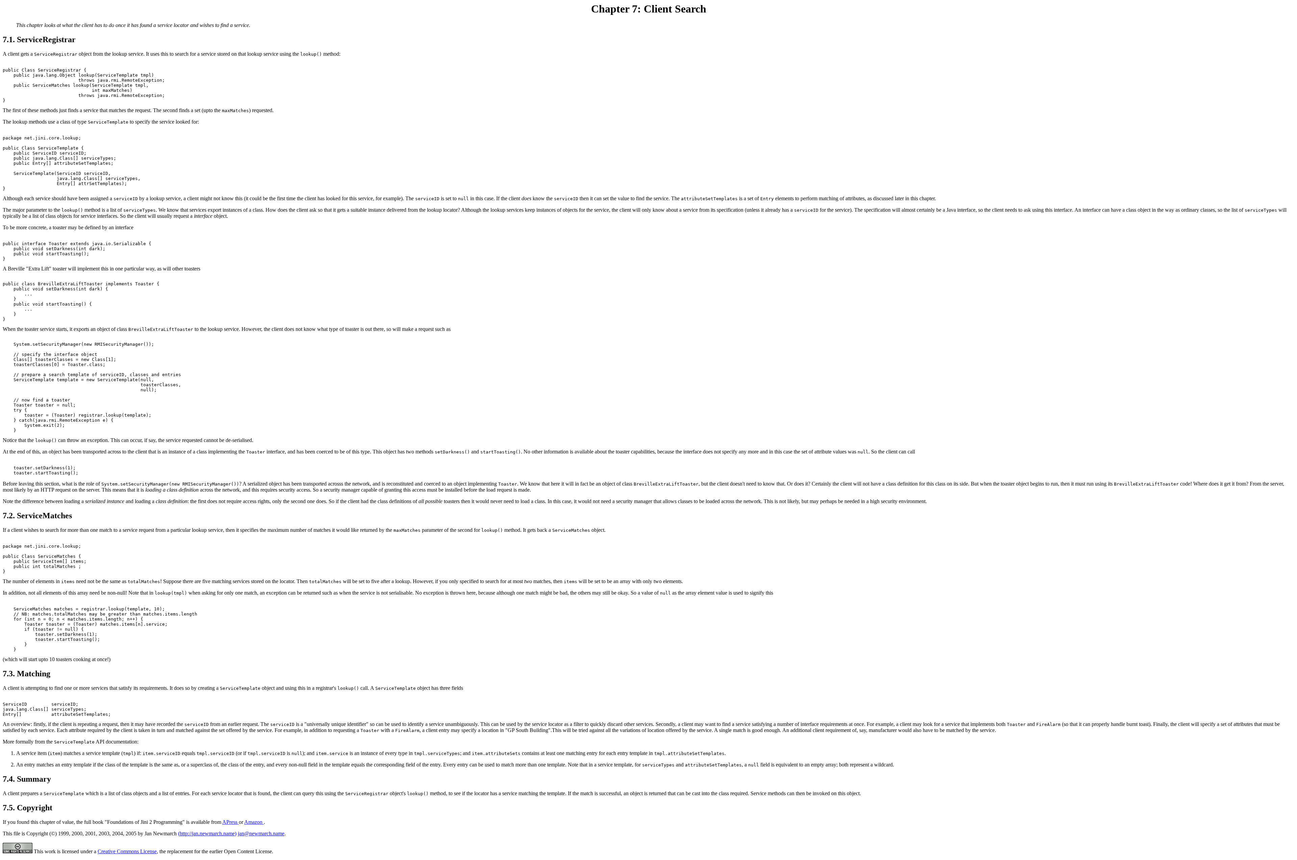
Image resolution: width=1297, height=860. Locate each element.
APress (230, 822)
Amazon (254, 822)
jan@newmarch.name (261, 833)
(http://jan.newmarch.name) (207, 833)
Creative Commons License (127, 851)
